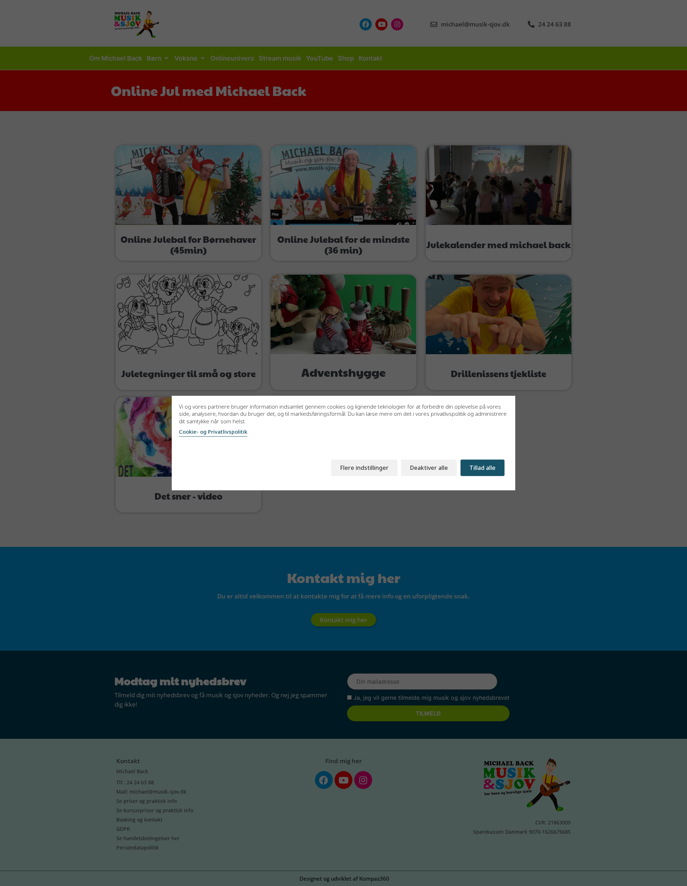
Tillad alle (482, 468)
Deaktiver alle (429, 468)
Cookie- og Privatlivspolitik (213, 431)
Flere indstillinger (364, 468)
